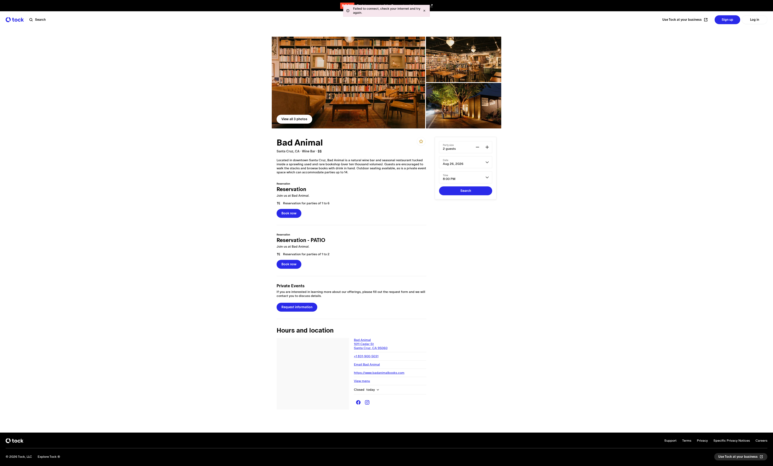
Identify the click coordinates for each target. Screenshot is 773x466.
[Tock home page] (15, 19)
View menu (362, 381)
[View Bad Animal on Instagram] (367, 402)
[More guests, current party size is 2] (487, 147)
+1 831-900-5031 (366, 356)
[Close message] (424, 10)
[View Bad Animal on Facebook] (358, 402)
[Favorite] (421, 141)
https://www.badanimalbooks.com (379, 373)
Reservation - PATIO (301, 240)
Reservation (291, 189)
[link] (348, 82)
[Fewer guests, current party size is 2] (477, 147)
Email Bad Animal (367, 364)
